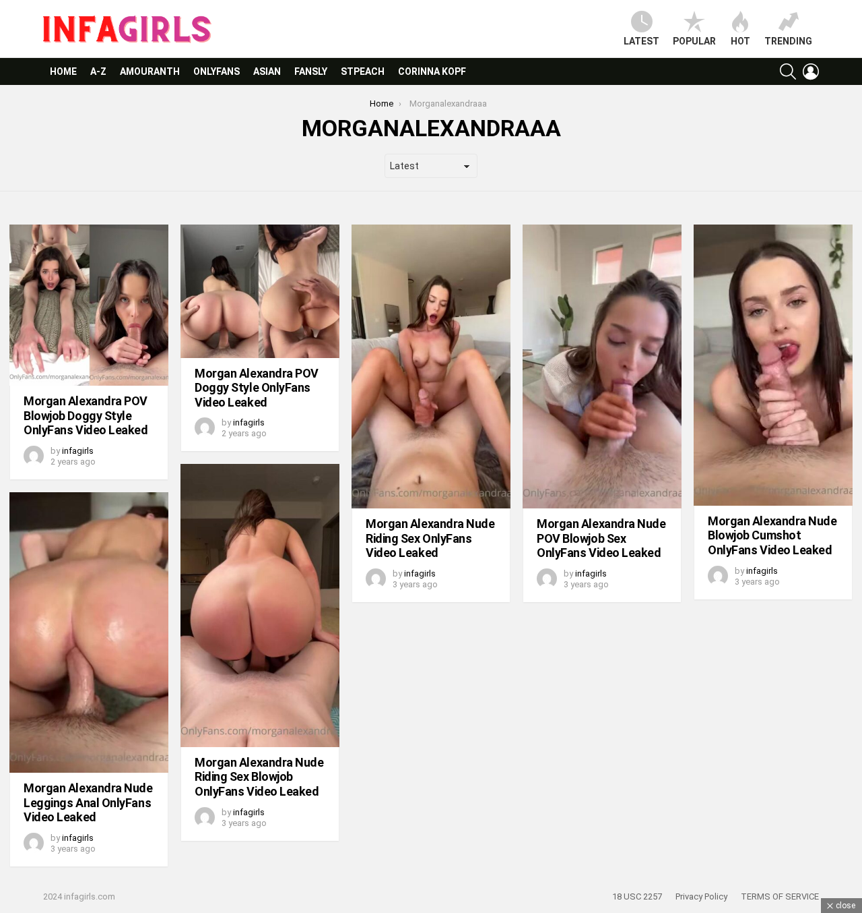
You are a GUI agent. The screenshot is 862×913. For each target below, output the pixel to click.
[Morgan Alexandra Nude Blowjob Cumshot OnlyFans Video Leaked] (773, 365)
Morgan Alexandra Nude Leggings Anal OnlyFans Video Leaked (88, 802)
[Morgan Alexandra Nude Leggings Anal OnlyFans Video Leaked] (88, 632)
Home (63, 71)
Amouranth (150, 71)
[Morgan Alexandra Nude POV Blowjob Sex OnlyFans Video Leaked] (602, 366)
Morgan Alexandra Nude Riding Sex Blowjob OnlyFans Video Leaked (259, 776)
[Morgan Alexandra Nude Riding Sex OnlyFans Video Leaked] (431, 366)
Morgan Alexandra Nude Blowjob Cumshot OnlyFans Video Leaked (772, 535)
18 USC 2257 (637, 896)
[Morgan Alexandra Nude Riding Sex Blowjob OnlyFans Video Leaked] (259, 605)
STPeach (363, 71)
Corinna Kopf (432, 71)
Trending (788, 41)
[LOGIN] (811, 71)
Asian (267, 71)
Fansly (310, 71)
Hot (740, 41)
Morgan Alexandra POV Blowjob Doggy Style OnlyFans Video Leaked (86, 415)
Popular (694, 41)
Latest (641, 41)
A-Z (98, 71)
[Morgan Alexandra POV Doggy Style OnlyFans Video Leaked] (259, 291)
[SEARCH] (788, 71)
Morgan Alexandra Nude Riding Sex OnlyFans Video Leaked (430, 538)
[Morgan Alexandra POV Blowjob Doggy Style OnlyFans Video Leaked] (88, 305)
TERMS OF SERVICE (780, 896)
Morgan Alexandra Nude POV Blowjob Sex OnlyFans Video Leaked (601, 538)
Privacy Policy (701, 896)
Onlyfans (216, 71)
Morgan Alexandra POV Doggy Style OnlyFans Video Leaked (257, 387)
